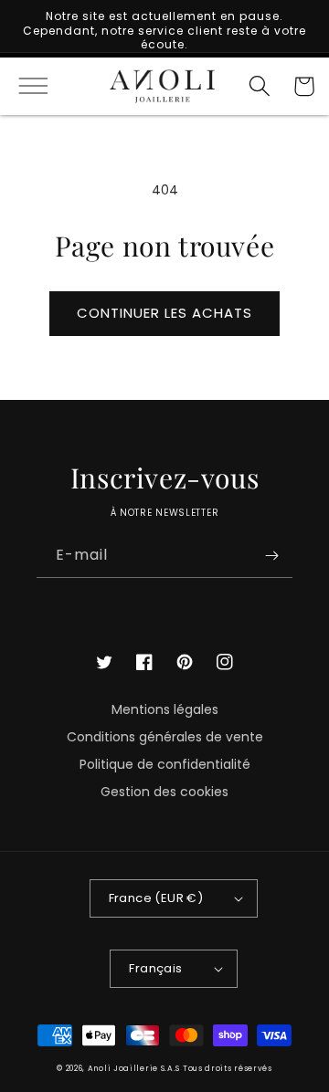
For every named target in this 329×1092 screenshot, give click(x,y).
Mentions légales (164, 709)
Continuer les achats (164, 312)
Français (155, 968)
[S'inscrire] (271, 556)
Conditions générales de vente (165, 737)
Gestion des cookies (164, 791)
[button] (25, 86)
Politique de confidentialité (165, 764)
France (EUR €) (156, 898)
